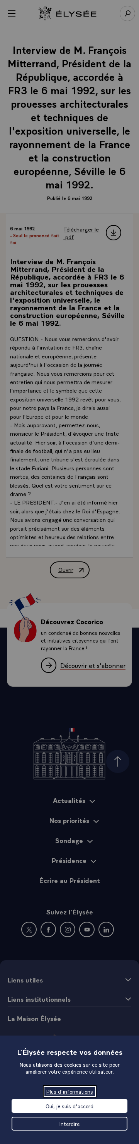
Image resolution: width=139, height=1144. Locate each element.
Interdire (69, 1123)
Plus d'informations (69, 1091)
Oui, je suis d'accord (69, 1105)
